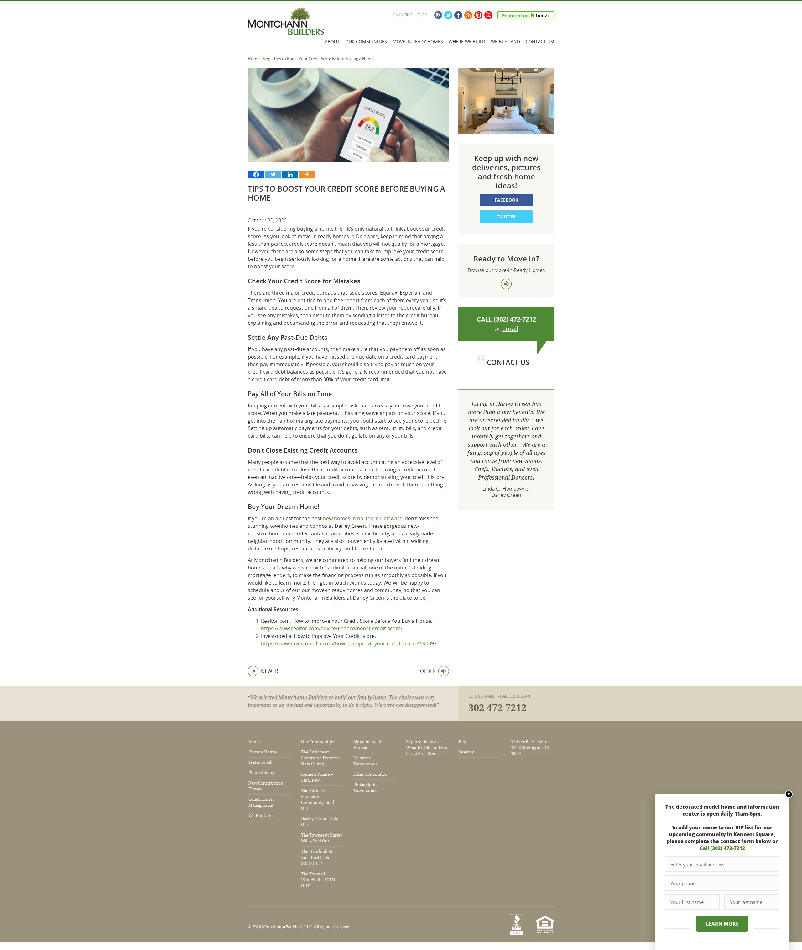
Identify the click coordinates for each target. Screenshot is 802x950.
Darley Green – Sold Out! (320, 821)
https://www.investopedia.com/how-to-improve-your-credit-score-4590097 (349, 643)
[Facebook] (256, 174)
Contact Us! (540, 42)
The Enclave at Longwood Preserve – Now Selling (322, 758)
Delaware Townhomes (365, 761)
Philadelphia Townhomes (365, 787)
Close (789, 794)
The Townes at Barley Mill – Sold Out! (321, 838)
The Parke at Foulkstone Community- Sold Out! (317, 799)
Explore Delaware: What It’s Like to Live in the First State (426, 747)
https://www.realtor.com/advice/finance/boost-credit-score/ (332, 628)
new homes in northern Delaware (362, 518)
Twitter (448, 15)
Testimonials (260, 762)
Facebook (458, 15)
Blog (422, 15)
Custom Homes (263, 752)
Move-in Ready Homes (367, 744)
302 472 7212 (497, 708)
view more (506, 284)
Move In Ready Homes (418, 42)
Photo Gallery (261, 772)
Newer (263, 671)
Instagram (438, 15)
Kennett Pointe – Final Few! (317, 777)
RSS (468, 15)
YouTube (488, 15)
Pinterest (478, 15)
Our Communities (366, 42)
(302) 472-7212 (515, 319)
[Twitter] (273, 174)
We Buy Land (505, 42)
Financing (403, 15)
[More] (307, 174)
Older (428, 671)
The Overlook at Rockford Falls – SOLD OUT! (316, 857)
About (332, 42)
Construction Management (260, 802)
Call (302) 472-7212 (722, 848)
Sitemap (466, 752)
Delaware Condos (370, 774)
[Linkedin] (290, 174)
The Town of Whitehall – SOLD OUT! (318, 880)
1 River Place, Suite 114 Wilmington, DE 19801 (530, 747)
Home (253, 58)
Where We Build (467, 42)
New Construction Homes (265, 786)
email (510, 328)
